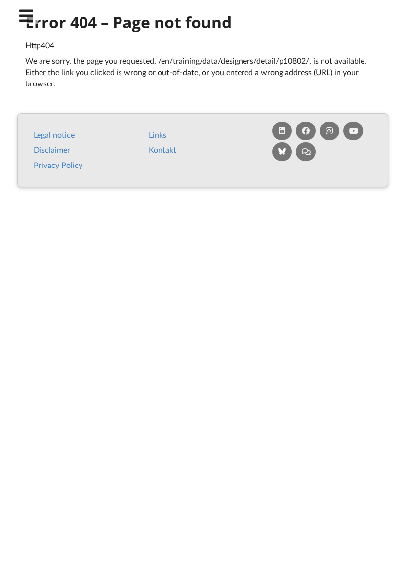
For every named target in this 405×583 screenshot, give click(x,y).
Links (157, 134)
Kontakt (162, 149)
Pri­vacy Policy (58, 164)
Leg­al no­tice (54, 134)
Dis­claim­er (52, 149)
